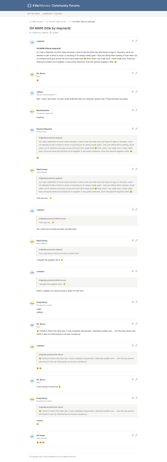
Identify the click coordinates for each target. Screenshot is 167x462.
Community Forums (56, 5)
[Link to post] (136, 41)
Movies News (33, 14)
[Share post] (133, 41)
